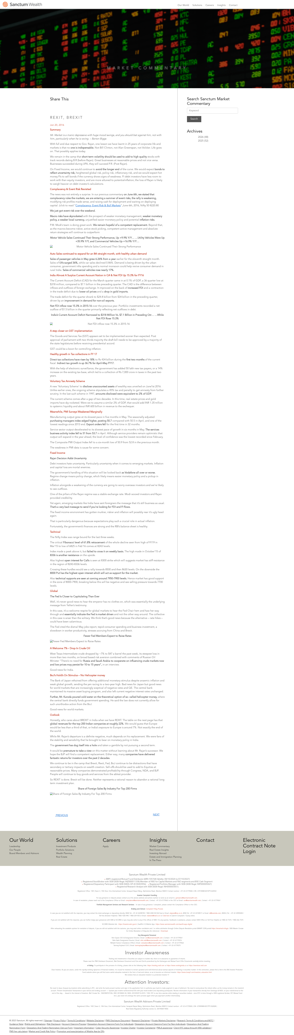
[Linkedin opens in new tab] (53, 106)
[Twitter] (275, 1022)
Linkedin (266, 5)
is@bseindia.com (215, 913)
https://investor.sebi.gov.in (127, 924)
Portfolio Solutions (65, 850)
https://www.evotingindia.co (176, 965)
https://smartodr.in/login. (221, 928)
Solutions (66, 840)
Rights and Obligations (35, 1024)
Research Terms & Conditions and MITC (195, 1021)
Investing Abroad (158, 853)
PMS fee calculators (18, 1032)
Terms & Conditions (76, 1021)
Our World (21, 840)
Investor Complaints (146, 1028)
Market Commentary (160, 846)
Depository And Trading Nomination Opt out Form (50, 1028)
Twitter (278, 5)
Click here (166, 916)
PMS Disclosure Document (118, 1021)
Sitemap (48, 1021)
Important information (84, 1028)
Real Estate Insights (159, 850)
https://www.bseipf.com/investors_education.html (194, 972)
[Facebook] (268, 1022)
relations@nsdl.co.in (153, 916)
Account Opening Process (74, 1024)
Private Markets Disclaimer (164, 1021)
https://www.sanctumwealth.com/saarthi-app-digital (174, 924)
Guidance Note (16, 1024)
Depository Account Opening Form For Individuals (110, 1024)
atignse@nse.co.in (176, 913)
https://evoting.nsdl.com (155, 965)
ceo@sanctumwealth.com (192, 900)
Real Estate (61, 857)
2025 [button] (200, 141)
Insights (158, 840)
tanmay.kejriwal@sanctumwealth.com (148, 945)
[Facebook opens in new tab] (61, 106)
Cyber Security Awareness (107, 1028)
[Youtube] (282, 1022)
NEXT (156, 815)
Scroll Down (147, 75)
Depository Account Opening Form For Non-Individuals (160, 1024)
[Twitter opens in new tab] (68, 106)
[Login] (251, 7)
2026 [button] (200, 137)
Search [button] (290, 5)
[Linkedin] (262, 1022)
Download (164, 931)
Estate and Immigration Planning (166, 857)
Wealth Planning (64, 853)
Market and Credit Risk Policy (42, 1032)
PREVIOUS (61, 815)
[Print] (83, 106)
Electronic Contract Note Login (259, 846)
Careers (111, 840)
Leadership (14, 846)
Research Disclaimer (141, 1021)
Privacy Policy (59, 1021)
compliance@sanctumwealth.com (137, 900)
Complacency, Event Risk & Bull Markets (98, 205)
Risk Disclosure (54, 1024)
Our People (15, 850)
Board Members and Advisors (24, 853)
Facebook (272, 5)
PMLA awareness (164, 1028)
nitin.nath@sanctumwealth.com (151, 940)
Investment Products (66, 846)
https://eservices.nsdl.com (198, 965)
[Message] (75, 106)
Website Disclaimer (95, 1021)
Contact (205, 840)
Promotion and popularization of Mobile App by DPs (80, 1032)
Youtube (284, 5)
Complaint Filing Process (154, 909)
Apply (106, 846)
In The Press (155, 860)
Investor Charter (128, 1028)
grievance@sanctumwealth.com (186, 898)
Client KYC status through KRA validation (192, 1028)
